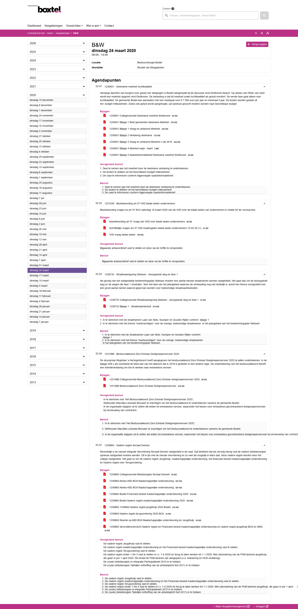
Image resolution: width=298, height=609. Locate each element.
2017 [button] (33, 347)
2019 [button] (33, 330)
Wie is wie (92, 25)
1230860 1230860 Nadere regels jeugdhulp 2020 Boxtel (144, 507)
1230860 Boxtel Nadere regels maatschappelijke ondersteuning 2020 (151, 500)
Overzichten (73, 25)
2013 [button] (33, 382)
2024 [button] (33, 60)
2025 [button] (33, 51)
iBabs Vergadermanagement (231, 606)
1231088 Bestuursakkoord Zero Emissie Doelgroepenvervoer (146, 386)
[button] (264, 15)
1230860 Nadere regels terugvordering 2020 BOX (140, 513)
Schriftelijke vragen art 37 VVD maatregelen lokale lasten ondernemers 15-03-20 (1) (158, 228)
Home (50, 33)
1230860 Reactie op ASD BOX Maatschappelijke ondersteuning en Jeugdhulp (155, 520)
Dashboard (34, 25)
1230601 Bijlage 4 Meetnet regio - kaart (134, 148)
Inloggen (260, 606)
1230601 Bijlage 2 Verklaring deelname (134, 135)
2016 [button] (33, 356)
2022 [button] (33, 77)
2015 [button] (33, 365)
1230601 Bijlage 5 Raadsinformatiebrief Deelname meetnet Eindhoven (151, 155)
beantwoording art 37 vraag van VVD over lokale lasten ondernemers (150, 221)
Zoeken (166, 8)
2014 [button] (33, 373)
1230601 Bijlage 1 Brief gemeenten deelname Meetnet (143, 122)
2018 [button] (33, 339)
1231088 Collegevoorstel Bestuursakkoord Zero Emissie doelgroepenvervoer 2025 (158, 379)
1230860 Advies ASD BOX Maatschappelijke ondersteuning (145, 481)
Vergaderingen (53, 25)
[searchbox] (210, 15)
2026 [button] (33, 43)
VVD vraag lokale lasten (126, 234)
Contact (109, 25)
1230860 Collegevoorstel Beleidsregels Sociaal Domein (143, 474)
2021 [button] (33, 86)
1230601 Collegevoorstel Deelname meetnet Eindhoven (143, 115)
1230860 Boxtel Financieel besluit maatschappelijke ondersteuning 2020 (152, 494)
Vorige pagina (259, 44)
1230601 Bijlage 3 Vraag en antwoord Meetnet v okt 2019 (144, 141)
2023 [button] (33, 69)
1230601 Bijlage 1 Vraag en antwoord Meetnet (138, 128)
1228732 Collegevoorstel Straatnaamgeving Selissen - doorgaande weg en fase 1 (157, 299)
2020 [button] (33, 95)
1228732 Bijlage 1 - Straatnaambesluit (134, 306)
